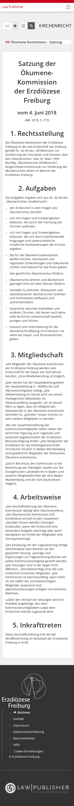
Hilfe (16, 745)
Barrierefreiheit (24, 738)
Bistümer (23, 712)
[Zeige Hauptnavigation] (68, 7)
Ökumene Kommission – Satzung (33, 42)
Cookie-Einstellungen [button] (28, 751)
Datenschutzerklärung (28, 732)
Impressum (21, 725)
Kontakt (18, 719)
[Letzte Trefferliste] (23, 25)
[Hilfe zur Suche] (15, 25)
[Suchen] (31, 25)
